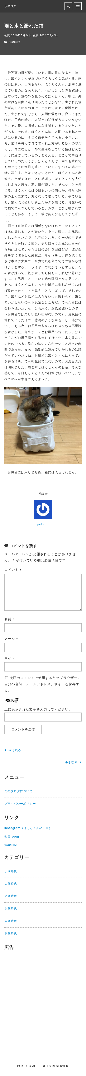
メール (11, 639)
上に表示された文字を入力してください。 (38, 709)
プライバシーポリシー (20, 803)
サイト (9, 658)
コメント (13, 570)
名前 (9, 619)
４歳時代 (10, 921)
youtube (10, 845)
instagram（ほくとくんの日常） (28, 828)
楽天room (11, 836)
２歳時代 (10, 896)
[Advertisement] (43, 998)
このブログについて (18, 791)
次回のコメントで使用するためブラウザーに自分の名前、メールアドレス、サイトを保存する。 (42, 684)
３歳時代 (14, 42)
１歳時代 (10, 884)
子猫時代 (10, 871)
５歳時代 (10, 933)
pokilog (43, 524)
